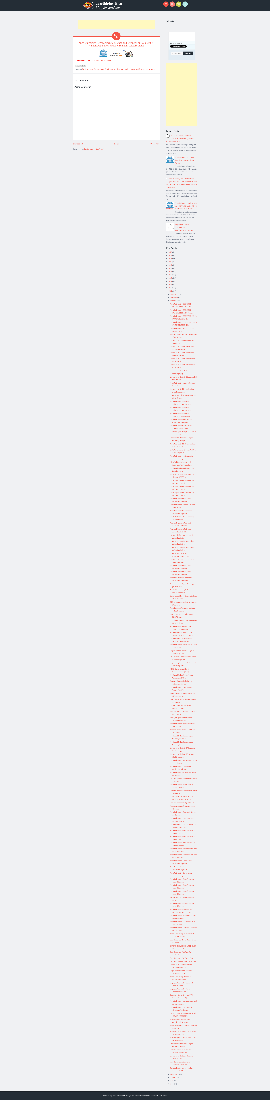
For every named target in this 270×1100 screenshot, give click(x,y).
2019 (170, 265)
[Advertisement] (116, 24)
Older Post (154, 143)
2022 (170, 255)
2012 (170, 288)
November (174, 297)
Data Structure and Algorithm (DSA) (183, 803)
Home (116, 143)
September (174, 1074)
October (173, 301)
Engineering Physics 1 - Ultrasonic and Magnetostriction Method (184, 227)
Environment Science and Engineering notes (136, 69)
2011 (170, 291)
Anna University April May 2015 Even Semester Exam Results (184, 160)
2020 (170, 262)
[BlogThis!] (79, 66)
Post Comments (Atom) (94, 149)
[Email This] (77, 66)
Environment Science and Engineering (99, 69)
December (174, 294)
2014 (170, 281)
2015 (170, 278)
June (172, 1084)
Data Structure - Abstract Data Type (183, 961)
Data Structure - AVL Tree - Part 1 (182, 958)
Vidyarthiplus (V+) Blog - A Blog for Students (133, 1096)
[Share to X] (81, 66)
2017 (170, 271)
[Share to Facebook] (83, 66)
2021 (170, 258)
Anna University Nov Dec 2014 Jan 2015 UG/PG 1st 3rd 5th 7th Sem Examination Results (186, 206)
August (173, 1077)
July (172, 1080)
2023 (170, 252)
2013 (170, 284)
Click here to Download (100, 60)
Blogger (164, 1096)
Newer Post (78, 143)
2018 (170, 268)
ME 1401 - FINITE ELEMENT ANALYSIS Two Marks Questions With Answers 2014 (180, 138)
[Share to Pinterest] (85, 66)
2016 (170, 275)
